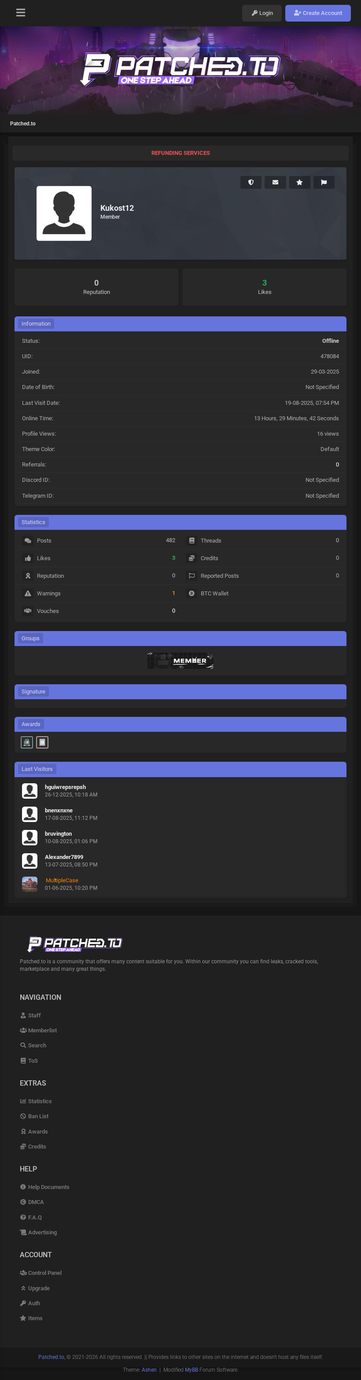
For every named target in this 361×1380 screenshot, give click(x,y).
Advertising (42, 1232)
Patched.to (23, 124)
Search (36, 1045)
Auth (33, 1303)
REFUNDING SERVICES (180, 153)
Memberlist (42, 1030)
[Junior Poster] (42, 742)
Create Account (322, 13)
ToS (32, 1060)
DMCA (35, 1202)
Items (35, 1318)
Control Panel (44, 1273)
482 (170, 540)
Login (265, 13)
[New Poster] (27, 742)
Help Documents (48, 1187)
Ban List (37, 1116)
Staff (34, 1015)
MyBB (191, 1370)
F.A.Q (34, 1217)
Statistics (39, 1101)
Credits (36, 1146)
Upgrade (38, 1288)
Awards (37, 1131)
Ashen (149, 1370)
